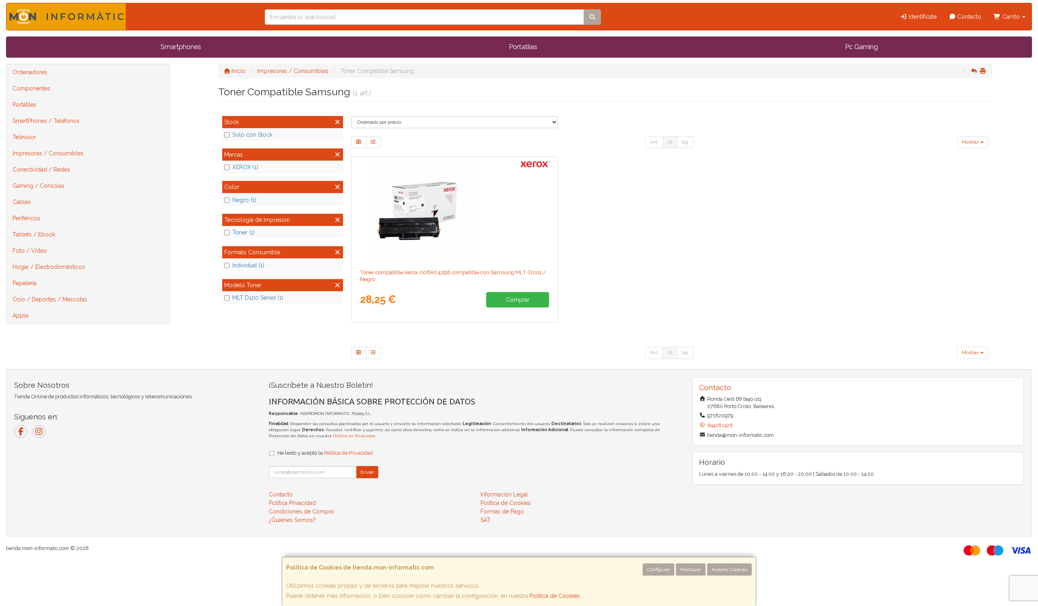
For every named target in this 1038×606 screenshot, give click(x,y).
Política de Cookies (555, 596)
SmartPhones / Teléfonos (46, 121)
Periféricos (26, 218)
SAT (485, 520)
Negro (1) (244, 200)
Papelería (24, 283)
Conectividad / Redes (41, 169)
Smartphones (181, 47)
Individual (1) (248, 265)
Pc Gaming (861, 47)
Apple (20, 315)
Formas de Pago (502, 511)
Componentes (31, 88)
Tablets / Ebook (34, 234)
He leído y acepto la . (325, 453)
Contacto (968, 16)
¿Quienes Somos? (292, 520)
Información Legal (504, 494)
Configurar (658, 569)
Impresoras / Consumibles (48, 153)
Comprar (518, 300)
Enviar (367, 472)
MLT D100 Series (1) (257, 297)
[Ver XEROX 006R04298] (454, 211)
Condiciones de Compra (301, 511)
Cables (22, 202)
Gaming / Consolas (38, 186)
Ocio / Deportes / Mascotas (50, 299)
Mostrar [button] (971, 142)
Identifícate (922, 16)
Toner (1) (243, 232)
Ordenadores (30, 72)
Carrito (1011, 16)
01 (670, 142)
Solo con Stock (252, 134)
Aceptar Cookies (729, 569)
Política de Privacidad (354, 436)
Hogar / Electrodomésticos (49, 267)
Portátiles (24, 104)
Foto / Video (30, 250)
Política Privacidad (292, 503)
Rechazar (690, 569)
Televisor (24, 137)
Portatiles (523, 47)
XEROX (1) (245, 167)
